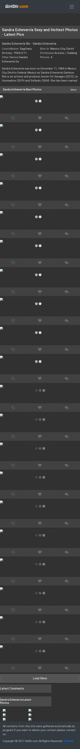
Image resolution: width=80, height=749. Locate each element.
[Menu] (72, 6)
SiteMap (68, 741)
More (73, 89)
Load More (40, 678)
